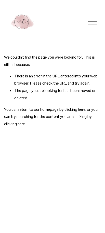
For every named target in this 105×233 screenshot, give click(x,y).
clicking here (74, 109)
